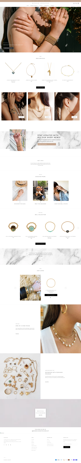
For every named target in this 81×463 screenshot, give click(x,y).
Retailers (33, 442)
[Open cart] (78, 3)
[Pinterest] (10, 444)
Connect (52, 5)
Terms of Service (34, 448)
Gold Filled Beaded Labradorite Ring (13, 236)
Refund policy (34, 450)
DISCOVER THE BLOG (20, 203)
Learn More (47, 381)
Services (33, 444)
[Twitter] (6, 444)
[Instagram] (8, 444)
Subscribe (60, 144)
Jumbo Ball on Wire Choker (31, 80)
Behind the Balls (34, 5)
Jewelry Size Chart (34, 447)
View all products (40, 243)
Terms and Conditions (50, 445)
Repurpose (47, 5)
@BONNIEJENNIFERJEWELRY (40, 431)
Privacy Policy (49, 442)
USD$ (4, 457)
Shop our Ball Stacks (61, 203)
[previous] (3, 72)
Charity (41, 5)
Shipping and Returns (50, 444)
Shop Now (17, 333)
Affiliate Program (34, 445)
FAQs (48, 439)
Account (33, 439)
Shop (28, 5)
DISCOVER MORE (40, 87)
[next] (78, 72)
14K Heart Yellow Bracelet (67, 80)
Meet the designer (40, 203)
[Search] (76, 3)
